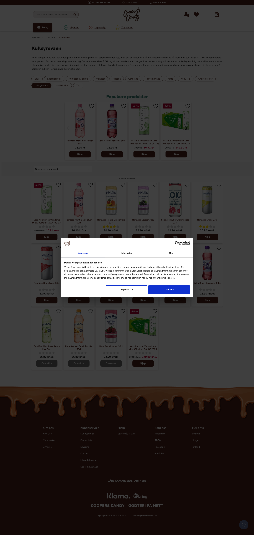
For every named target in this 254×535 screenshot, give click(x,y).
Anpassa (124, 289)
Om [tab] (171, 253)
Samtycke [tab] (83, 253)
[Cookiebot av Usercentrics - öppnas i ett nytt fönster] (177, 243)
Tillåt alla (169, 289)
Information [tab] (127, 253)
